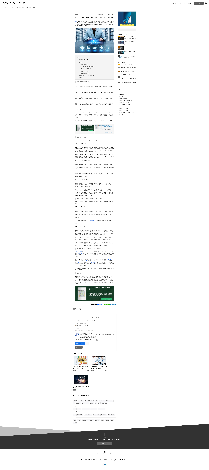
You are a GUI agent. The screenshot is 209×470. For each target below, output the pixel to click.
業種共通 (75, 422)
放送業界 (112, 420)
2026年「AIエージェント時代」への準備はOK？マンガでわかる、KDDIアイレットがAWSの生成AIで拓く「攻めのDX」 (128, 78)
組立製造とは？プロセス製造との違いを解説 (130, 52)
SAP (74, 414)
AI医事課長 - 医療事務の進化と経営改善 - (128, 68)
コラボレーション (85, 403)
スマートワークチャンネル (123, 459)
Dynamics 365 (79, 251)
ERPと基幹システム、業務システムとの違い (128, 105)
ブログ (181, 3)
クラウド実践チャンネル (104, 459)
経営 (99, 403)
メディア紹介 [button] (174, 3)
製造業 (75, 420)
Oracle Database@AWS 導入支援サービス (128, 83)
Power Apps (109, 259)
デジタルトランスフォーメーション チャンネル (89, 459)
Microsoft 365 (79, 414)
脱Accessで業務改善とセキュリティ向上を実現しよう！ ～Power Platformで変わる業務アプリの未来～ (128, 73)
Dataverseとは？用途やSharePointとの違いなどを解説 (130, 37)
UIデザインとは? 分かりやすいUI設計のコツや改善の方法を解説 (130, 43)
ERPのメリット (82, 62)
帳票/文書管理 (104, 403)
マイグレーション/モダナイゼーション (106, 400)
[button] (206, 3)
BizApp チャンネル (113, 459)
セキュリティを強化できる (86, 68)
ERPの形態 (122, 94)
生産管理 (92, 220)
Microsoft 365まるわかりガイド (127, 64)
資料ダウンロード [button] (187, 3)
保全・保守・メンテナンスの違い (130, 48)
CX (95, 403)
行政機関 (107, 420)
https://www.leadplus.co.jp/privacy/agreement (88, 337)
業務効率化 (78, 403)
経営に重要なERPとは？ (84, 59)
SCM (79, 253)
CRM (82, 253)
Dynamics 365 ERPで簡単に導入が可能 (86, 75)
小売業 (79, 420)
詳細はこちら (104, 443)
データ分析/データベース (89, 400)
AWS (94, 414)
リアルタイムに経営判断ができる (87, 66)
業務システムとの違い (85, 73)
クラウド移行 (80, 189)
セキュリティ (81, 400)
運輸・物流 (97, 420)
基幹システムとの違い (85, 71)
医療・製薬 (84, 420)
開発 (97, 400)
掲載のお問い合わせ (199, 3)
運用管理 (91, 403)
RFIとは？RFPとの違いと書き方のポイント (129, 57)
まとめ (80, 77)
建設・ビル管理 (90, 420)
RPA (87, 260)
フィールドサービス (87, 414)
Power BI (79, 262)
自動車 (102, 420)
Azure (98, 414)
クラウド (75, 400)
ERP (77, 14)
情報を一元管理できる (85, 64)
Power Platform (93, 262)
